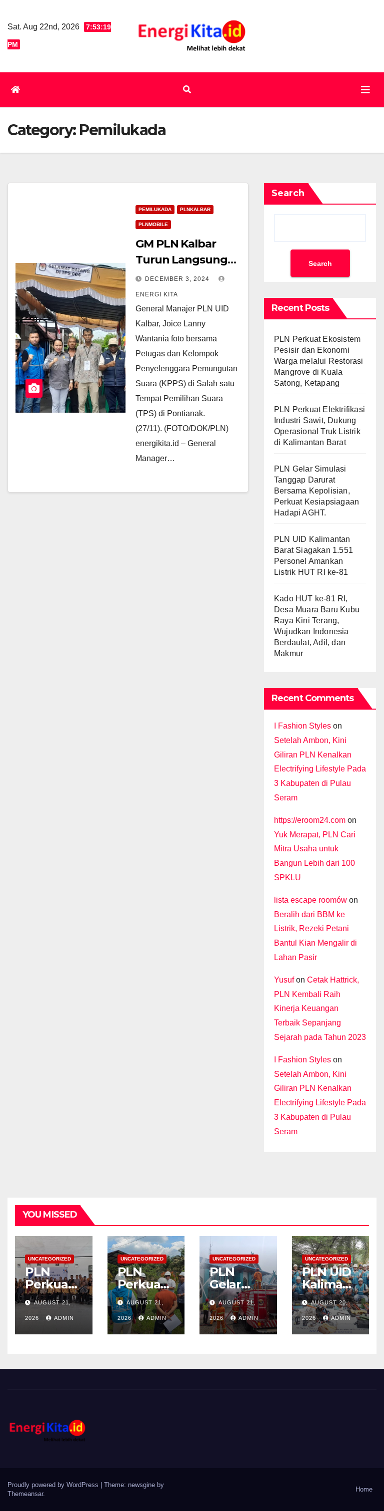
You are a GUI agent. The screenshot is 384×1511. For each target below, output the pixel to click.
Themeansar (25, 1494)
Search (288, 193)
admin (64, 1318)
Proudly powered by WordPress (54, 1485)
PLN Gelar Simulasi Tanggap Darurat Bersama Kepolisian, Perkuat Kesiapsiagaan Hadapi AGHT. (316, 491)
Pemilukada (155, 209)
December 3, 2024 (178, 278)
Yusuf (284, 980)
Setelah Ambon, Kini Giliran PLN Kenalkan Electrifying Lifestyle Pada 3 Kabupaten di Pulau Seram (320, 769)
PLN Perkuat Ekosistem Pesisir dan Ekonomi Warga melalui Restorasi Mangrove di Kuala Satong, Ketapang (319, 361)
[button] (187, 89)
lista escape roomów (310, 900)
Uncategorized (49, 1258)
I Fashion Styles (302, 726)
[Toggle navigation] (365, 89)
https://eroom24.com (310, 820)
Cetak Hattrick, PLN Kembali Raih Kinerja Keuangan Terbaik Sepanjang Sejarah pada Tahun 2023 (320, 1008)
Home (364, 1489)
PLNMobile (153, 224)
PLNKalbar (195, 209)
